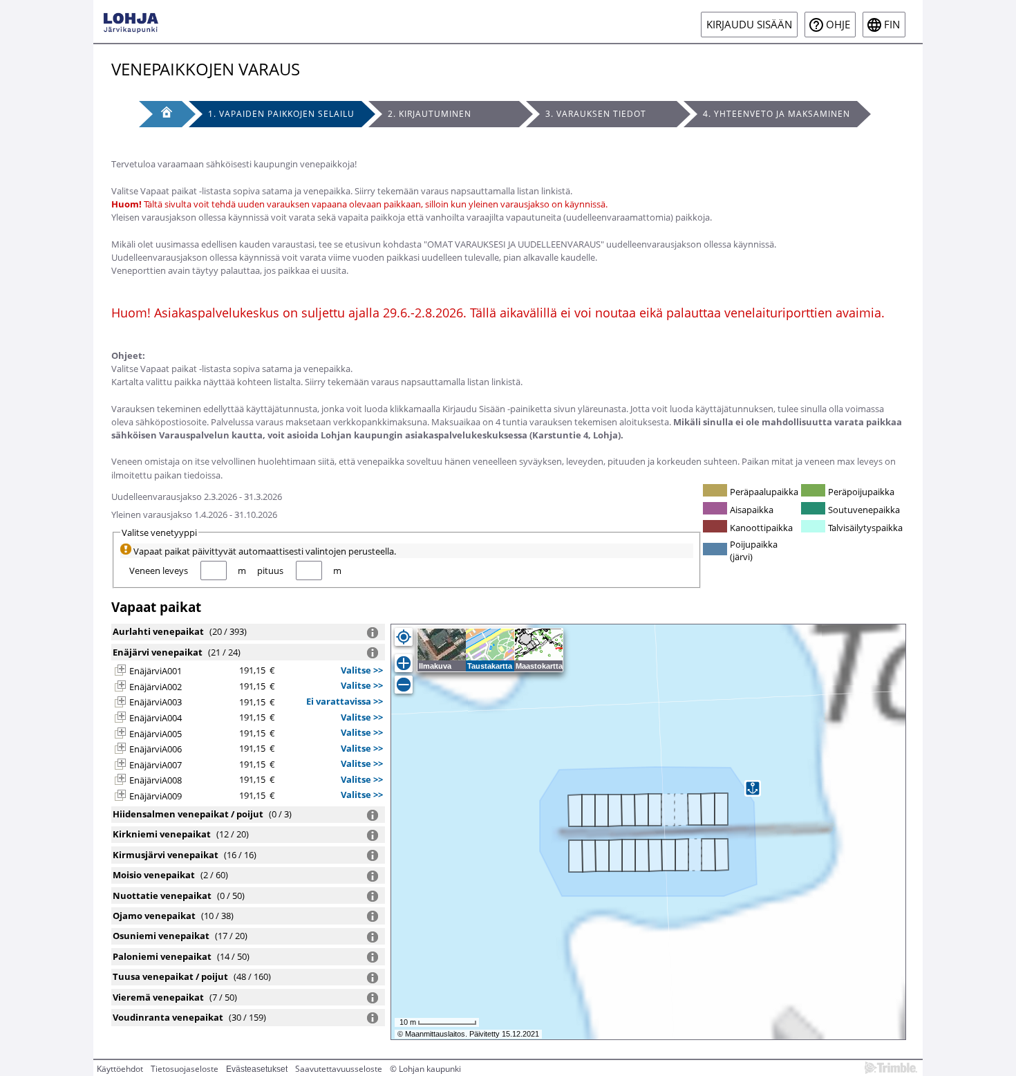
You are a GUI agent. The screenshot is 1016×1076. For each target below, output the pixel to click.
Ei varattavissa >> (344, 701)
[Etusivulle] (131, 21)
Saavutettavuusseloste (338, 1069)
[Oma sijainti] (404, 637)
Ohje (838, 24)
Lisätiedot (372, 632)
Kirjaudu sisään (749, 24)
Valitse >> (362, 670)
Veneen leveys (158, 570)
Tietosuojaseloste (184, 1069)
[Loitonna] (404, 685)
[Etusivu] (160, 114)
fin (892, 24)
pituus (270, 570)
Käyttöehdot (120, 1069)
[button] (120, 670)
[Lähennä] (404, 663)
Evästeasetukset (257, 1069)
